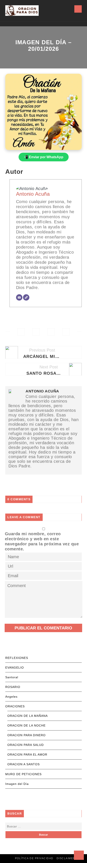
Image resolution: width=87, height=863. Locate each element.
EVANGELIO (14, 667)
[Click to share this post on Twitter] (36, 332)
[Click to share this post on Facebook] (21, 332)
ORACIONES (15, 706)
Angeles (11, 696)
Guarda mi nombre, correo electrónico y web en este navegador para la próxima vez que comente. (42, 541)
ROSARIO (12, 687)
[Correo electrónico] (19, 297)
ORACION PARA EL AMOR (27, 754)
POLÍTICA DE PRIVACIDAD (34, 858)
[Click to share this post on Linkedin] (66, 332)
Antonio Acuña (33, 194)
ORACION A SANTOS (23, 764)
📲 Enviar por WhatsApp (43, 157)
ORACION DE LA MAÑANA (27, 715)
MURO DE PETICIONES (23, 774)
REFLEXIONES (16, 658)
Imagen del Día (17, 783)
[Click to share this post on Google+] (51, 332)
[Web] (26, 297)
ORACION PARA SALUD (25, 745)
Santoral (11, 677)
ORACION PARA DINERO (26, 735)
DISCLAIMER (66, 858)
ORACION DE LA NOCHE (26, 725)
